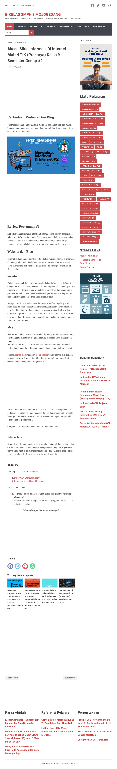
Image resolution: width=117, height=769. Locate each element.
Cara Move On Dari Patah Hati (93, 739)
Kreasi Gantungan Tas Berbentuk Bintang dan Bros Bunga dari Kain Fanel (22, 723)
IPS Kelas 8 (87, 152)
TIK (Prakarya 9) (89, 241)
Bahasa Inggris (90, 109)
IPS (99, 147)
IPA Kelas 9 (87, 147)
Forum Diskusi (27, 5)
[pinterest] (25, 566)
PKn (106, 190)
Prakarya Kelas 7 (90, 204)
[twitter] (98, 5)
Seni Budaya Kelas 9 (91, 232)
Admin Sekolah (87, 267)
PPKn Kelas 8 (88, 194)
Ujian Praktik (36, 26)
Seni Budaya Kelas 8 (91, 227)
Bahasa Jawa (89, 128)
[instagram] (109, 5)
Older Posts (70, 678)
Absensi (19, 26)
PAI (84, 175)
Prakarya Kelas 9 (90, 213)
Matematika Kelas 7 (91, 166)
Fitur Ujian (82, 26)
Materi (50, 26)
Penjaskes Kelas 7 (90, 185)
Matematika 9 (88, 161)
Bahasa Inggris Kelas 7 (92, 114)
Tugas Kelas (64, 26)
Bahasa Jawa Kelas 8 (91, 133)
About (15, 5)
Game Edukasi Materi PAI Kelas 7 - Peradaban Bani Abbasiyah (93, 369)
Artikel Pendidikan (89, 255)
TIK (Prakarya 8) (90, 237)
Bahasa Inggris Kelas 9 (92, 123)
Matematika (88, 156)
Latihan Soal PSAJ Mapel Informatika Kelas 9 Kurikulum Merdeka (95, 380)
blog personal (42, 355)
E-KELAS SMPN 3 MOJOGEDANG (33, 14)
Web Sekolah (99, 26)
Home (7, 5)
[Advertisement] (41, 91)
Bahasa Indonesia (91, 104)
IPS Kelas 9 (102, 152)
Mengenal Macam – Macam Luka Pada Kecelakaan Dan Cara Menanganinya (22, 750)
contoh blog (20, 355)
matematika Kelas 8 (91, 171)
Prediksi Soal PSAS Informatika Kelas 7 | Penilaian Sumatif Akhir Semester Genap (94, 723)
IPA (84, 142)
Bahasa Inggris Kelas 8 (92, 119)
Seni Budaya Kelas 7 (91, 223)
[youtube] (103, 5)
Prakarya (104, 199)
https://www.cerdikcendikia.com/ (29, 481)
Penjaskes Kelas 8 (90, 190)
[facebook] (92, 5)
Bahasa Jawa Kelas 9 (91, 138)
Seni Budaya (88, 218)
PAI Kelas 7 (96, 175)
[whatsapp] (32, 566)
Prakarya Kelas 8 (90, 208)
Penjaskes (88, 180)
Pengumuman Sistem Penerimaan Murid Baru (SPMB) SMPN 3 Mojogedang (95, 395)
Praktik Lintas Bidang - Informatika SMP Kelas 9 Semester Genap (93, 415)
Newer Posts (12, 678)
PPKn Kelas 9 (88, 199)
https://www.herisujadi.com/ (27, 478)
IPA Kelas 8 (96, 142)
